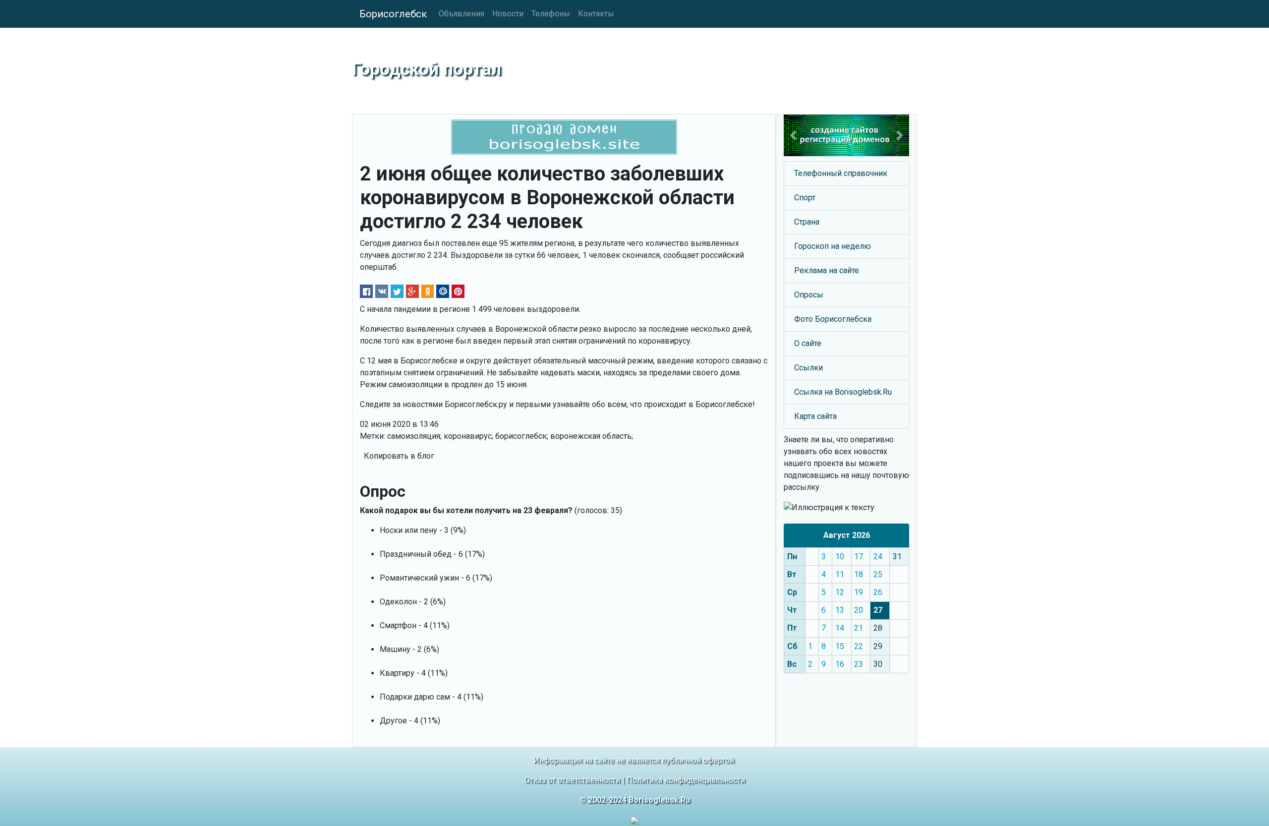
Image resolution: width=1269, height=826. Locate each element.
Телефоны (550, 13)
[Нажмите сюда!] (846, 135)
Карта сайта (815, 416)
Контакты (596, 13)
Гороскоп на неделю (832, 246)
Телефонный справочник (840, 173)
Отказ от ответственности (572, 780)
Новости (507, 13)
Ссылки (808, 367)
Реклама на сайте (826, 270)
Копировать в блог (399, 456)
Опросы (808, 294)
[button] (793, 135)
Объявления (461, 13)
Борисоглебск (393, 14)
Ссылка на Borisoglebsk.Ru (843, 392)
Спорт (804, 197)
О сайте (807, 343)
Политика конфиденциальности (686, 780)
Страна (806, 222)
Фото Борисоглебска (832, 319)
